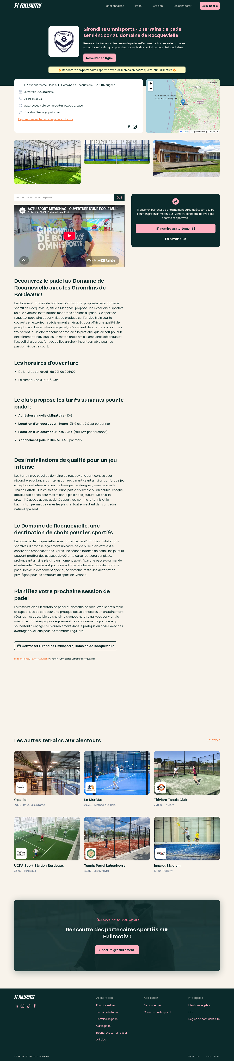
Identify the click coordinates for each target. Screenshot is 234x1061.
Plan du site (193, 1056)
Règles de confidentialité (204, 1019)
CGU (191, 1012)
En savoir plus (175, 239)
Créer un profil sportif (157, 1012)
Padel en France (21, 658)
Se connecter (152, 1005)
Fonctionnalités (114, 6)
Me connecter (183, 6)
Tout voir (213, 740)
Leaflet (185, 131)
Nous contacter (213, 1056)
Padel (138, 6)
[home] (28, 6)
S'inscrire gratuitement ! (175, 228)
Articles (158, 6)
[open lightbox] (47, 163)
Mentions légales (199, 1005)
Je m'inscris (210, 6)
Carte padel (103, 1026)
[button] (183, 102)
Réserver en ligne (99, 58)
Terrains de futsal (107, 1012)
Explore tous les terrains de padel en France (45, 119)
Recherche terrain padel (111, 1032)
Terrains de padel (107, 1019)
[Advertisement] (69, 690)
